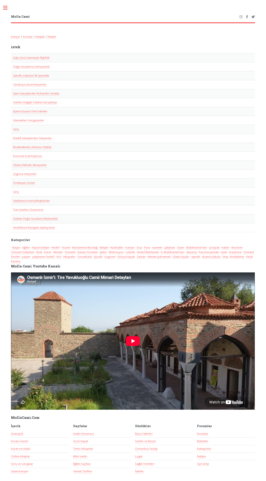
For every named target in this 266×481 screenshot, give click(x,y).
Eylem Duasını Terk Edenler (30, 111)
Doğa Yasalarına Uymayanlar (31, 66)
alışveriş (191, 252)
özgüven (110, 256)
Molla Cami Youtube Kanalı (35, 266)
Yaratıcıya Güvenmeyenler (30, 84)
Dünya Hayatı (126, 256)
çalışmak (169, 247)
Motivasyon (116, 252)
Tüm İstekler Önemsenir (28, 209)
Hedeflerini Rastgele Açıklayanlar (34, 227)
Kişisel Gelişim (40, 247)
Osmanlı (70, 252)
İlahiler (139, 471)
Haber (225, 247)
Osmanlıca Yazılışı (146, 448)
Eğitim (26, 247)
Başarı (16, 247)
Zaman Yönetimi (87, 252)
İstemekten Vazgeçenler (28, 120)
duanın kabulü (211, 256)
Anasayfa (17, 433)
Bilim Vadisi (80, 456)
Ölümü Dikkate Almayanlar (30, 165)
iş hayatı (214, 247)
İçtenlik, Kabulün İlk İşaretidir (31, 75)
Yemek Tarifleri (82, 471)
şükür (103, 252)
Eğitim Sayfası (82, 464)
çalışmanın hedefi (43, 256)
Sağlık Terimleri (144, 464)
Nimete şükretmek (159, 256)
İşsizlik (98, 256)
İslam (180, 247)
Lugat (138, 456)
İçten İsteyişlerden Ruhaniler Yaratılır (36, 93)
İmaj (225, 256)
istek (224, 252)
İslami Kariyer (19, 471)
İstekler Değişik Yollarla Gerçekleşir (35, 102)
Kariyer (15, 36)
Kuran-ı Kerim (19, 441)
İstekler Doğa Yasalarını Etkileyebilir (35, 218)
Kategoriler (204, 448)
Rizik (39, 252)
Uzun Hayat (80, 441)
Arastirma (235, 252)
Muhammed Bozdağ (84, 247)
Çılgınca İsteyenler (25, 174)
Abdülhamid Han (196, 247)
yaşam (26, 256)
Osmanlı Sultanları (22, 252)
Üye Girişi (203, 464)
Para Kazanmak (209, 252)
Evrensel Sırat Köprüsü (27, 156)
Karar (47, 252)
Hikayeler (69, 256)
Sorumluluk (85, 256)
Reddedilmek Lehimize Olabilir (32, 147)
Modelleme (237, 256)
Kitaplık (40, 36)
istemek (157, 247)
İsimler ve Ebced (145, 441)
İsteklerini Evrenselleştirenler (31, 201)
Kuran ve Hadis (20, 448)
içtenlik (195, 256)
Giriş (16, 129)
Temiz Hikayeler (83, 448)
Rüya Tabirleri (144, 433)
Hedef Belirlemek (148, 252)
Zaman (141, 256)
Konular (28, 36)
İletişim (51, 36)
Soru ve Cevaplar (22, 464)
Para (147, 247)
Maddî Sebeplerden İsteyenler (32, 138)
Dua (139, 247)
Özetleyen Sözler (24, 183)
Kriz (59, 256)
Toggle (7, 8)
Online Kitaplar (20, 456)
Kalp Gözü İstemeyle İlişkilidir (31, 57)
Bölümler (202, 441)
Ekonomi (237, 247)
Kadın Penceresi (83, 433)
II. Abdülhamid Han (172, 252)
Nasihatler (116, 247)
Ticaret (66, 247)
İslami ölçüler (181, 256)
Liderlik (130, 252)
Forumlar (202, 433)
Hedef (55, 247)
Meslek (58, 252)
